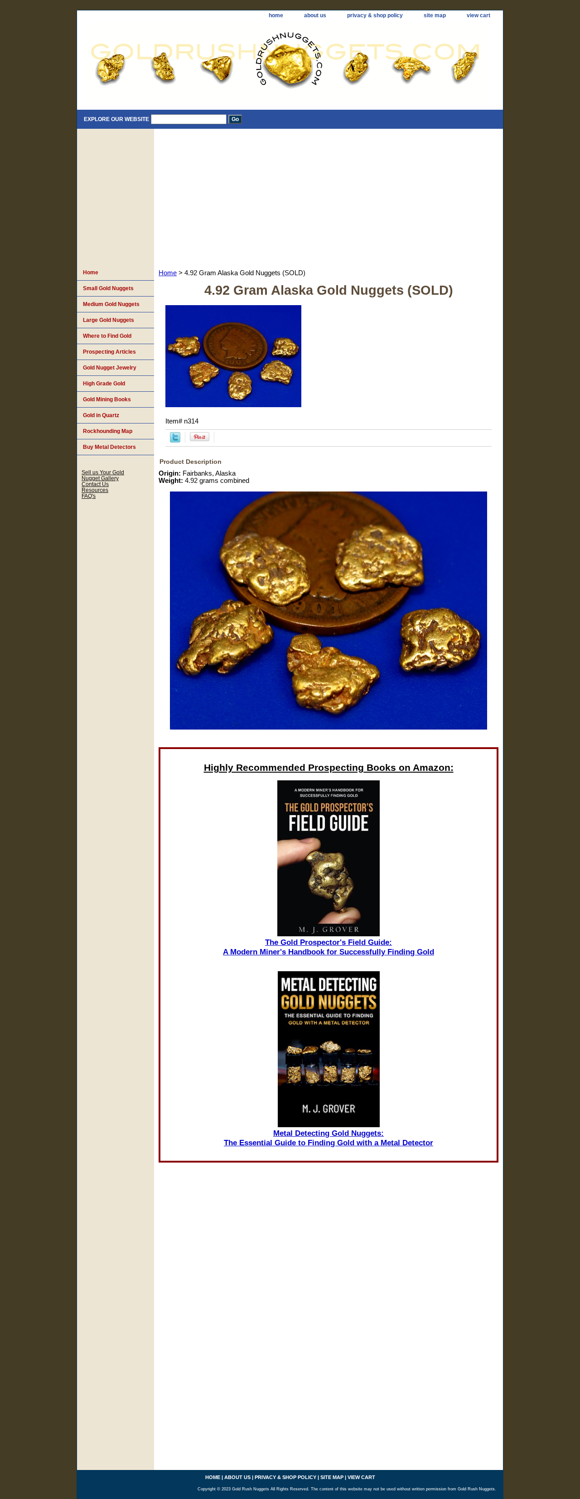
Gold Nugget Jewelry (109, 368)
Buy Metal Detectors (109, 447)
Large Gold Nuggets (108, 320)
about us (315, 15)
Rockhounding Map (107, 431)
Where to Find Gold (107, 336)
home (276, 15)
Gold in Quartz (101, 415)
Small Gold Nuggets (108, 288)
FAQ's (89, 496)
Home (168, 273)
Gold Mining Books (107, 399)
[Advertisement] (328, 196)
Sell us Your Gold (103, 472)
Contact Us (95, 484)
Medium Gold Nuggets (111, 304)
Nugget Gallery (100, 478)
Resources (95, 490)
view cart (478, 15)
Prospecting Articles (109, 352)
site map (435, 15)
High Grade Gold (104, 383)
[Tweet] (175, 440)
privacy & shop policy (375, 15)
